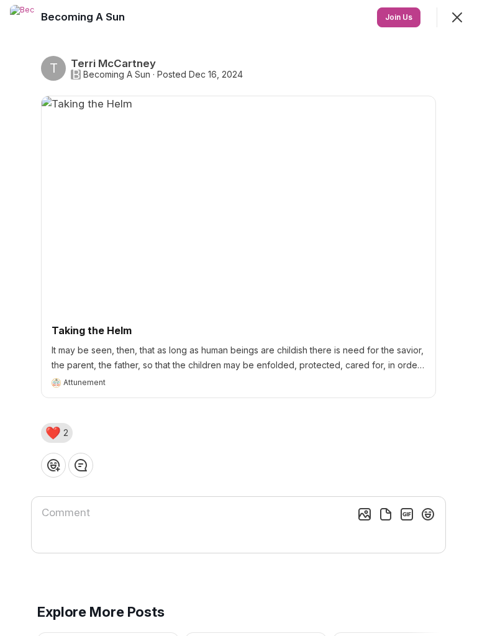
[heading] (84, 16)
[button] (57, 433)
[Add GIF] (407, 514)
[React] (53, 465)
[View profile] (22, 17)
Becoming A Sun (116, 75)
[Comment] (80, 465)
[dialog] (238, 318)
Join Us (398, 17)
